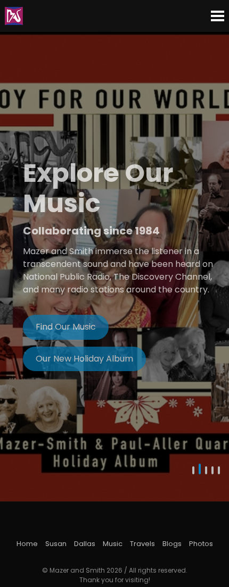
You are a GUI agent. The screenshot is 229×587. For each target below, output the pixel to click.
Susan (56, 544)
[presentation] (16, 267)
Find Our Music (66, 327)
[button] (193, 471)
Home (27, 544)
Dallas (84, 544)
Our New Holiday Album (84, 359)
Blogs (172, 544)
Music (112, 544)
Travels (142, 544)
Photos (201, 544)
